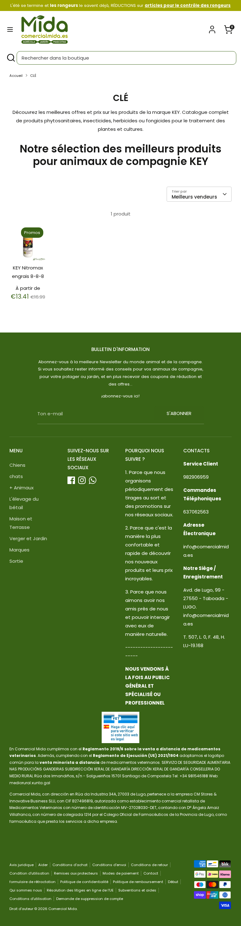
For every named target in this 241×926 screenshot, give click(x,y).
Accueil (16, 75)
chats (16, 476)
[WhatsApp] (92, 480)
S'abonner (179, 413)
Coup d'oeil (28, 247)
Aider (43, 864)
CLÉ (33, 75)
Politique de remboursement (138, 881)
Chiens (17, 465)
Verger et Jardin (28, 538)
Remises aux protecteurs (76, 873)
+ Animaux (21, 487)
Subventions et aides (137, 890)
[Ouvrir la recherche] (11, 58)
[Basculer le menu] (10, 29)
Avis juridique (21, 864)
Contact (150, 873)
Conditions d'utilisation (30, 898)
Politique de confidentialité (84, 881)
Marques (19, 549)
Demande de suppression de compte (89, 898)
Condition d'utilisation (29, 873)
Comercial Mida (62, 908)
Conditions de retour (149, 864)
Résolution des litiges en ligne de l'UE (80, 890)
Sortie (16, 561)
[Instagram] (82, 480)
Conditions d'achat (70, 864)
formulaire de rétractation (32, 881)
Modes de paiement (121, 873)
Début (173, 881)
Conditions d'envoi (109, 864)
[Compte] (212, 27)
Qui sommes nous (25, 890)
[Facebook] (71, 480)
